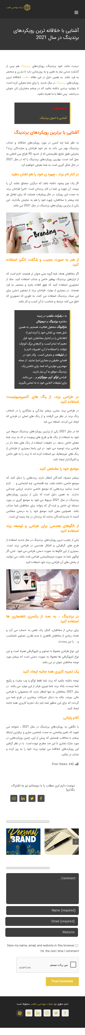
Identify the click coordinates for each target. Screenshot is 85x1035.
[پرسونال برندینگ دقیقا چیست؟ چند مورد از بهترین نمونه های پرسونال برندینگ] (23, 841)
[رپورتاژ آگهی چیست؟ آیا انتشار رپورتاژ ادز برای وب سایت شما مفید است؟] (62, 841)
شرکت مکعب (53, 316)
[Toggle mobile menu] (76, 12)
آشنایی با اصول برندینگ (53, 118)
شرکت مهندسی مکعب (42, 1004)
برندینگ (26, 66)
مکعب (26, 77)
